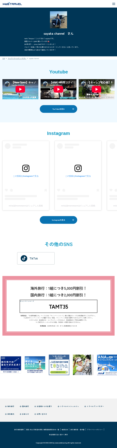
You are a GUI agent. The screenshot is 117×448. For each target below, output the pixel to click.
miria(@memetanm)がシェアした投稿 (26, 206)
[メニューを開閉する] (113, 4)
